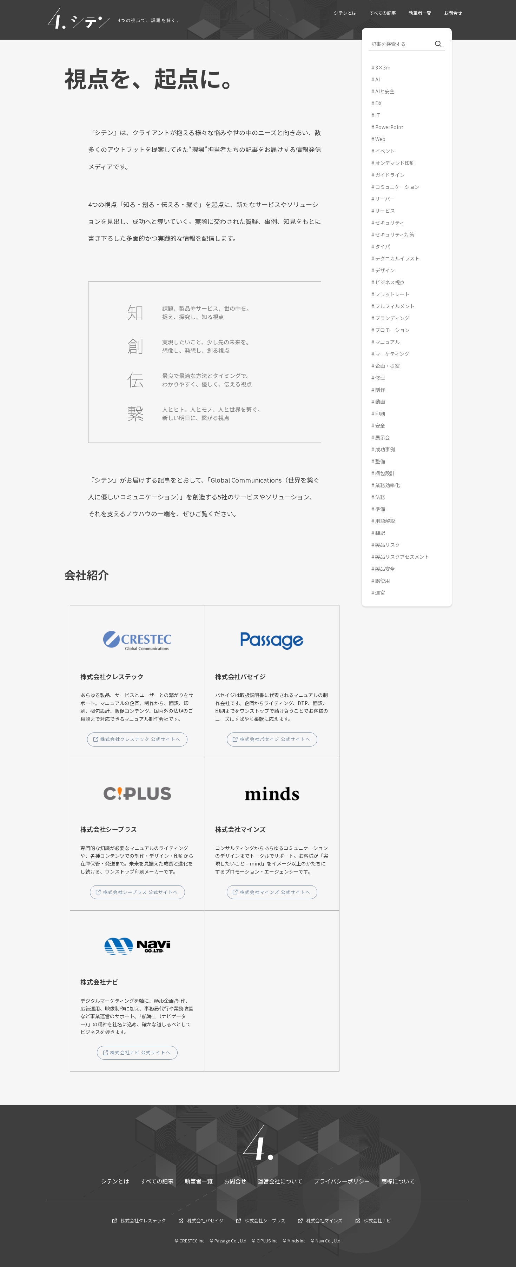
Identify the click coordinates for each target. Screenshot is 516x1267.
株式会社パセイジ (205, 1220)
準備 (380, 508)
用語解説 (385, 520)
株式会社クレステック (143, 1220)
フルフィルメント (395, 306)
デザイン (385, 270)
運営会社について (280, 1181)
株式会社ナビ (377, 1220)
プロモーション (392, 329)
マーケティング (392, 353)
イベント (385, 150)
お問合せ (235, 1181)
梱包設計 (385, 473)
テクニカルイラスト (397, 258)
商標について (398, 1181)
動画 (380, 401)
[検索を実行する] (438, 44)
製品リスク (387, 544)
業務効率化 (387, 485)
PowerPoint (389, 127)
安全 (380, 425)
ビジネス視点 (390, 282)
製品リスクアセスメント (402, 556)
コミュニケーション (397, 186)
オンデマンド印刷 (395, 162)
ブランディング (392, 317)
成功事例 (385, 449)
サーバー (385, 198)
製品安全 (385, 568)
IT (377, 115)
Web (380, 138)
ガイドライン (390, 174)
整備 (380, 461)
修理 (380, 377)
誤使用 (382, 580)
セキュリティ (389, 222)
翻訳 (380, 532)
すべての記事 (156, 1181)
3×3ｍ (383, 67)
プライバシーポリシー (342, 1181)
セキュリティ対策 (394, 234)
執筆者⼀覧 (199, 1181)
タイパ (382, 246)
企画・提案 (387, 365)
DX (378, 103)
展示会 (382, 437)
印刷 (380, 413)
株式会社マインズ (324, 1220)
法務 (380, 496)
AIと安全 (385, 91)
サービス (385, 210)
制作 (380, 389)
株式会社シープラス (265, 1220)
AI (377, 79)
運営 (380, 592)
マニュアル (387, 341)
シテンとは (115, 1181)
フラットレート (392, 294)
